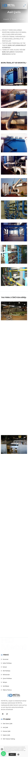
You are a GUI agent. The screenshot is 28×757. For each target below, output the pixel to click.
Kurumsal (5, 659)
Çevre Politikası (7, 678)
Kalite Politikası (7, 663)
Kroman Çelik (6, 731)
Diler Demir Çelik (7, 723)
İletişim (4, 682)
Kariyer (4, 667)
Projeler (14, 19)
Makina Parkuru (7, 690)
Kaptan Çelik (6, 735)
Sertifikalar (5, 686)
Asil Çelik (22, 19)
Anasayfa (6, 19)
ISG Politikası (6, 671)
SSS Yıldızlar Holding (8, 739)
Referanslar (6, 674)
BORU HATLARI (7, 52)
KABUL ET (12, 754)
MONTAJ (5, 54)
